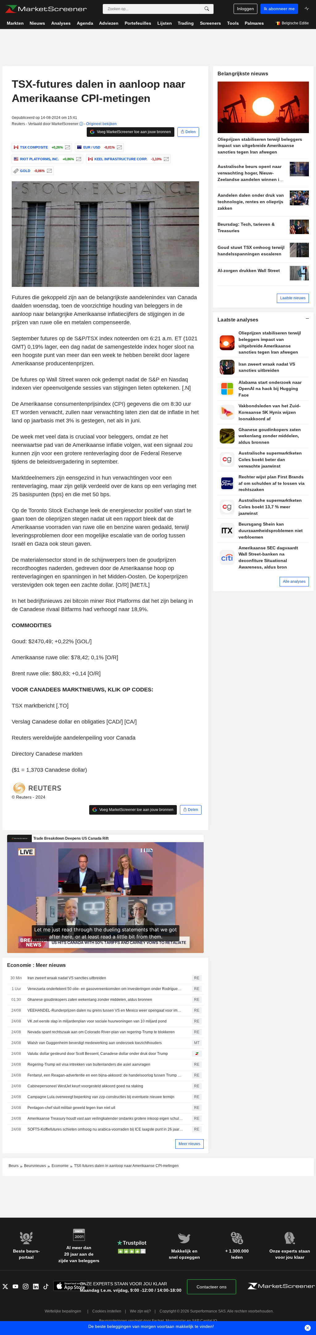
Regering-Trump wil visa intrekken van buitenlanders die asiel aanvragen (88, 1064)
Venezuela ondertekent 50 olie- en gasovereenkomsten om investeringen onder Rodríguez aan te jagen (105, 989)
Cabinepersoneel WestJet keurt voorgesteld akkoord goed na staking (85, 1086)
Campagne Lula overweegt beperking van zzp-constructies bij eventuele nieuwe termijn (100, 1097)
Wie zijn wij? (140, 1311)
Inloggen (245, 8)
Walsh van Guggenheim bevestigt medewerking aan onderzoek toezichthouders (94, 1043)
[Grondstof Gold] (48, 170)
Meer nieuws (189, 1144)
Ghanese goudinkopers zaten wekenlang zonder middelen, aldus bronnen (89, 999)
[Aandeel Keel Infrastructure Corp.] (165, 159)
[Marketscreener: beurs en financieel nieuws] (46, 9)
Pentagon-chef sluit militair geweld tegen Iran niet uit (71, 1108)
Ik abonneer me (279, 8)
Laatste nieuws (293, 298)
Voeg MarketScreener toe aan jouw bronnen (133, 132)
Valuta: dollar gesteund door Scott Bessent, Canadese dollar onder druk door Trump (97, 1054)
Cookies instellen (106, 1311)
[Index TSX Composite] (67, 147)
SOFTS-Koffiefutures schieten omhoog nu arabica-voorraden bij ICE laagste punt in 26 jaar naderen (105, 1129)
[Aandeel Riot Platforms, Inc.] (78, 159)
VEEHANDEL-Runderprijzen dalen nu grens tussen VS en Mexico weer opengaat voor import (105, 1010)
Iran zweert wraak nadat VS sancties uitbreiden (66, 978)
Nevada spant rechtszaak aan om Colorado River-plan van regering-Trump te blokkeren (101, 1032)
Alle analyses (294, 581)
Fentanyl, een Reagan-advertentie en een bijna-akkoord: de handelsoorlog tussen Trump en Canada (105, 1075)
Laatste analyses (238, 319)
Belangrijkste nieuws (243, 73)
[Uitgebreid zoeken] (207, 9)
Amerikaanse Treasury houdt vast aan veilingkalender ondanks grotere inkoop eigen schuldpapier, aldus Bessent (105, 1118)
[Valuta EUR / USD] (118, 147)
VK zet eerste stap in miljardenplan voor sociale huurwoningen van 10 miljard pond (97, 1021)
